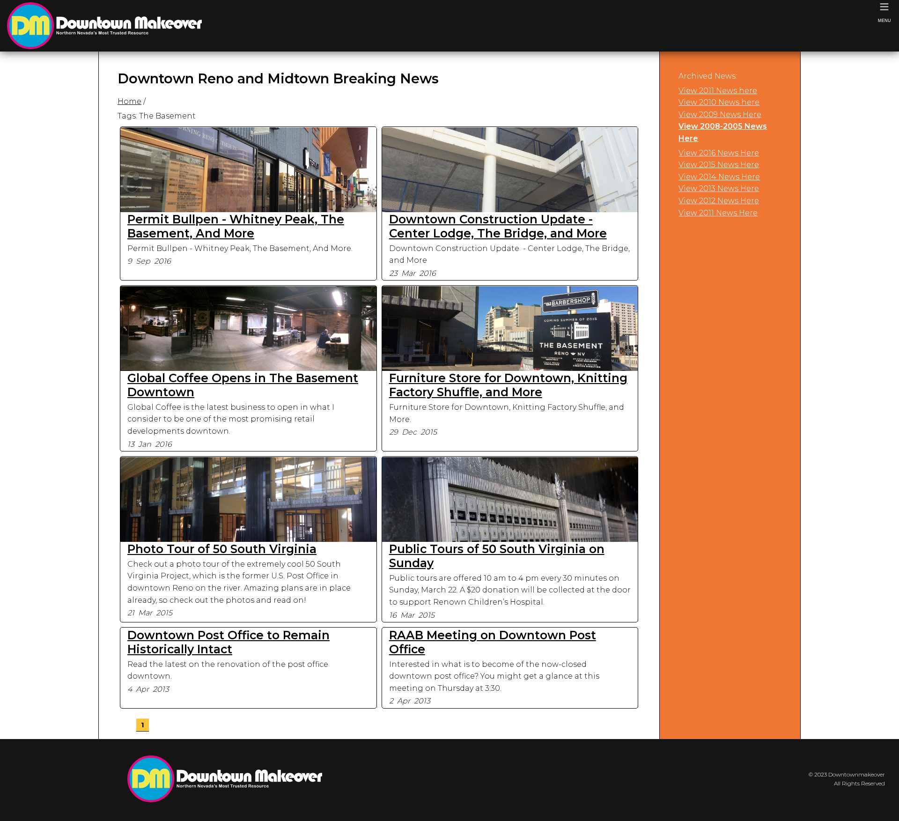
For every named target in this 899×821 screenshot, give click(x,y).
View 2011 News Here (718, 212)
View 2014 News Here (719, 176)
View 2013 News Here (718, 188)
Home (129, 101)
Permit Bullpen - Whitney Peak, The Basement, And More (235, 226)
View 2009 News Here (719, 114)
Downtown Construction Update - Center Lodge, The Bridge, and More (498, 226)
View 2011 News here (717, 90)
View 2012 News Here (718, 200)
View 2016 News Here (718, 152)
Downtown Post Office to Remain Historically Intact (228, 642)
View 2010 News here (718, 102)
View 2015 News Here (718, 164)
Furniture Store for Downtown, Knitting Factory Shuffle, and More (508, 385)
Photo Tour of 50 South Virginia (222, 549)
